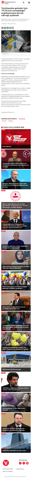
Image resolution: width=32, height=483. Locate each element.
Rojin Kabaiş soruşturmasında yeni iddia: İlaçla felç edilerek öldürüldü (16, 267)
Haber (3, 129)
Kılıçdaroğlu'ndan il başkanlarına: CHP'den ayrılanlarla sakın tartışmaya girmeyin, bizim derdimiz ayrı (14, 226)
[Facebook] (20, 463)
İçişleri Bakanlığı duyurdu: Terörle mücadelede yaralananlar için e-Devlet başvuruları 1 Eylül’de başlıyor (14, 205)
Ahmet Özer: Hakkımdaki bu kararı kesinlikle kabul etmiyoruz (13, 307)
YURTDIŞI (10, 121)
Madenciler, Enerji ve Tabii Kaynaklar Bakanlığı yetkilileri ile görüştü (14, 287)
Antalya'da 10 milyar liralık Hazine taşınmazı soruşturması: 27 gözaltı (13, 429)
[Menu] (29, 2)
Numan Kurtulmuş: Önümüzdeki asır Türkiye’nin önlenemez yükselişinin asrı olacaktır (15, 165)
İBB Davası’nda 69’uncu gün (11, 369)
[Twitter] (23, 463)
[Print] (12, 28)
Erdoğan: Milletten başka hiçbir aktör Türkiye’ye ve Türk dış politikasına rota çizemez (15, 185)
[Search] (23, 2)
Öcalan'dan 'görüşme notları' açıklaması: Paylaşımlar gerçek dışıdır (15, 247)
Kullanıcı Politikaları (8, 471)
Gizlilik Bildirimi (20, 469)
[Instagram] (27, 463)
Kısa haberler (6, 146)
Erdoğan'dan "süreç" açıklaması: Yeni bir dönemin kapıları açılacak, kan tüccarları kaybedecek (15, 327)
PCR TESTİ (4, 121)
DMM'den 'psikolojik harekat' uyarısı (14, 450)
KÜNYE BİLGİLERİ (8, 469)
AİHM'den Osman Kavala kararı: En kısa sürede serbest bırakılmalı (15, 389)
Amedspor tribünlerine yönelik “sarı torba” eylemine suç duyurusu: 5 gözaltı (15, 348)
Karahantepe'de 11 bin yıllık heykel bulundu (13, 409)
